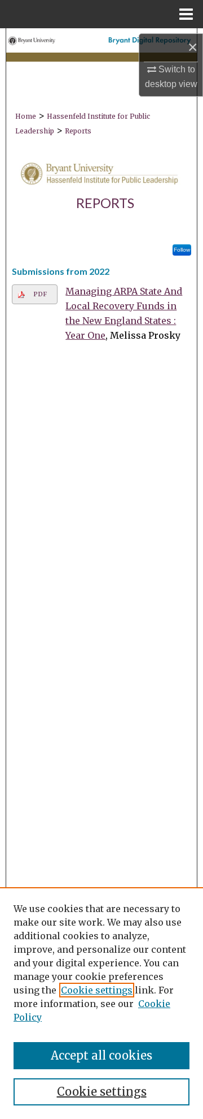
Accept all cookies (101, 1055)
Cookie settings (97, 990)
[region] (101, 1003)
